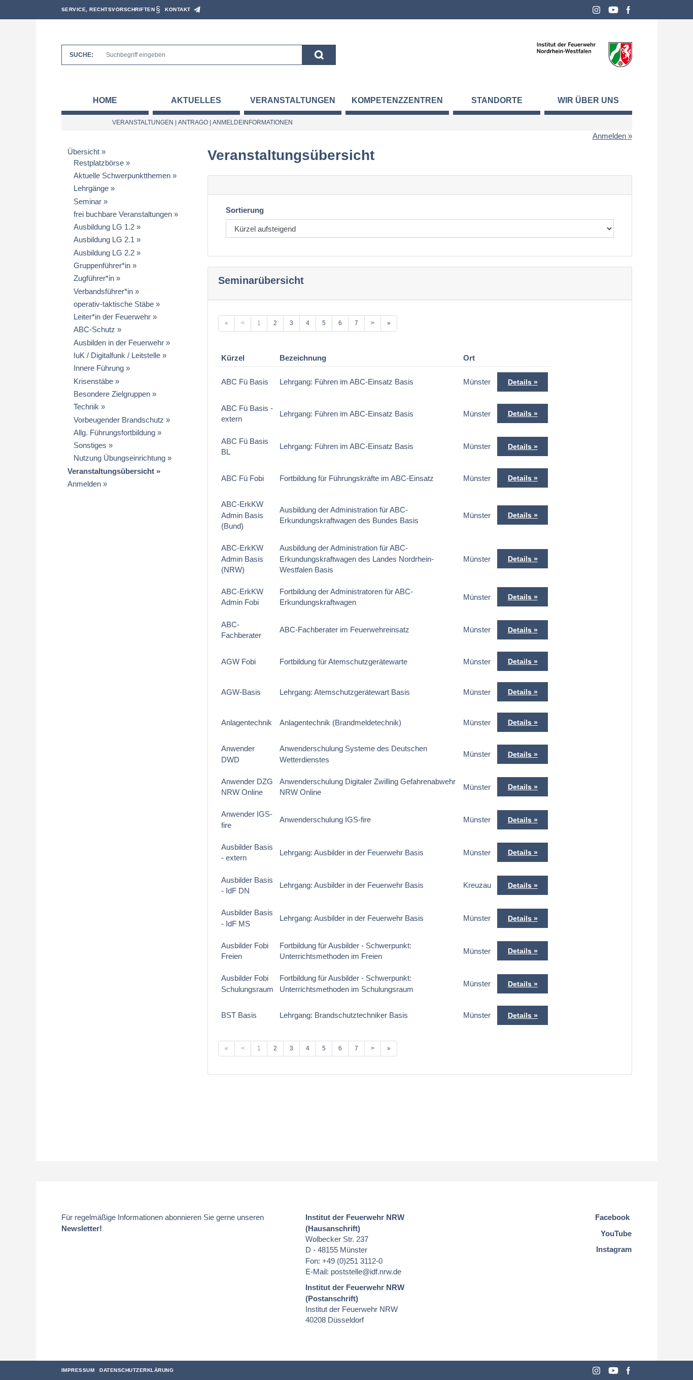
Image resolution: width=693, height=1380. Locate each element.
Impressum (78, 1370)
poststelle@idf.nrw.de (366, 1271)
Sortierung (245, 210)
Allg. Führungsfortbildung (114, 432)
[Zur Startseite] (584, 54)
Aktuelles (196, 100)
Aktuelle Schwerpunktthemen (122, 175)
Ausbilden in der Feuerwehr (119, 342)
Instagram (596, 10)
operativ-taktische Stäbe (114, 304)
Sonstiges (90, 445)
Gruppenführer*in (102, 265)
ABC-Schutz (94, 329)
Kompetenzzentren (397, 100)
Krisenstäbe (93, 381)
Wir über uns (588, 100)
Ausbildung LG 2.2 (104, 252)
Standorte (497, 100)
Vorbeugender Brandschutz (119, 419)
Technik (86, 406)
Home (105, 100)
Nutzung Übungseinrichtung (119, 458)
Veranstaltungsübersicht (110, 471)
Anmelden (609, 136)
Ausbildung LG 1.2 (104, 226)
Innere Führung (99, 368)
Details (520, 382)
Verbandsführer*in (103, 291)
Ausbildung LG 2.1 (104, 239)
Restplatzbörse (99, 162)
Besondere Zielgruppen (112, 394)
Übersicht (83, 151)
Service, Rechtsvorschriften (108, 9)
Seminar (87, 201)
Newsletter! (81, 1228)
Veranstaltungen (292, 100)
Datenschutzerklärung (136, 1370)
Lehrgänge (91, 188)
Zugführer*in (94, 278)
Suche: (81, 54)
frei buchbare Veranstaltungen (123, 214)
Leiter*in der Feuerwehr (112, 316)
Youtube (613, 10)
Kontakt (178, 9)
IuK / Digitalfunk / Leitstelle (117, 355)
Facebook (628, 10)
